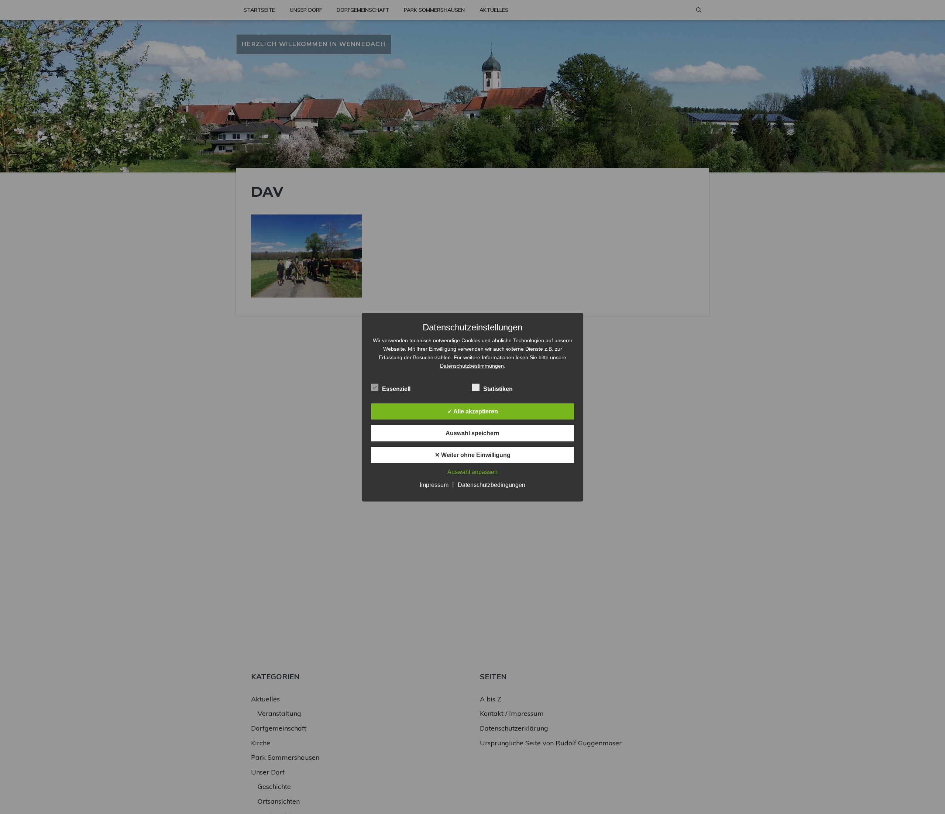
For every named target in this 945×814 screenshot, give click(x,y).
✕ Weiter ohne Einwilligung (473, 454)
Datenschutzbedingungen (491, 484)
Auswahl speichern (472, 433)
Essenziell (396, 388)
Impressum (434, 484)
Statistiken (498, 388)
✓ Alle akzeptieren (472, 411)
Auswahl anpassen (472, 471)
